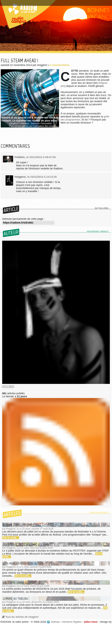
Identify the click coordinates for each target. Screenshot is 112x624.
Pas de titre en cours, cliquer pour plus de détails (31, 1)
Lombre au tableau (15, 598)
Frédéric (20, 157)
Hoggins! (20, 176)
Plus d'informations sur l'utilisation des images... (33, 126)
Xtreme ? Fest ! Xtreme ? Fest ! (23, 525)
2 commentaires (60, 65)
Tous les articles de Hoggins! (22, 616)
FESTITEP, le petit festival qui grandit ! (29, 544)
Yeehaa (55, 621)
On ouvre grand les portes (21, 582)
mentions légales (72, 621)
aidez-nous (91, 621)
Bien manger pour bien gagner (23, 563)
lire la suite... (11, 537)
